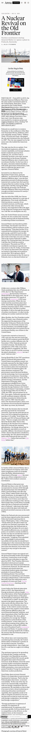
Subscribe (15, 90)
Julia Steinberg (9, 44)
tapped (19, 475)
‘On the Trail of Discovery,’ (14, 582)
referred (19, 352)
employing (14, 299)
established (5, 294)
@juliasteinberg (18, 113)
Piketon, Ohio (6, 438)
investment (25, 627)
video (27, 592)
